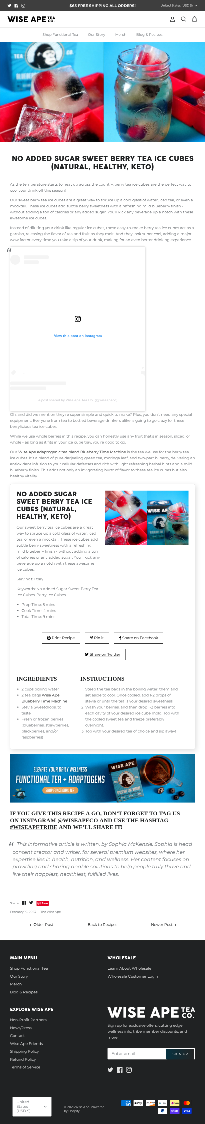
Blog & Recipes (149, 34)
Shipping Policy (24, 1051)
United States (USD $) (176, 5)
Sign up (180, 1054)
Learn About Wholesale (129, 968)
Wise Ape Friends (26, 1043)
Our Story (96, 34)
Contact (17, 1035)
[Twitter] (9, 6)
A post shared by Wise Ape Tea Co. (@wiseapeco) (78, 400)
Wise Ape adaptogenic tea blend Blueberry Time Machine (72, 452)
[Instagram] (23, 6)
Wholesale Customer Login (133, 976)
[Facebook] (16, 6)
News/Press (21, 1027)
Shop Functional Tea (60, 34)
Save (45, 903)
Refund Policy (23, 1059)
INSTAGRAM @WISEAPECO (59, 820)
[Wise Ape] (31, 19)
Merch (120, 34)
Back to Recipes (102, 924)
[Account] (172, 19)
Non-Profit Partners (28, 1019)
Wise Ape (82, 1107)
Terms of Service (25, 1067)
